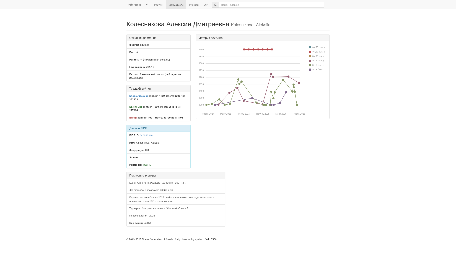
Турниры (194, 4)
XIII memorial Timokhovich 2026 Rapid (151, 190)
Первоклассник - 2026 (142, 215)
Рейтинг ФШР (137, 4)
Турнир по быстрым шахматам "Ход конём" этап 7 (158, 208)
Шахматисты (176, 4)
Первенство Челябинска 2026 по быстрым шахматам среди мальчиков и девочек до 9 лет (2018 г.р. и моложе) (171, 199)
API (206, 4)
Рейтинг (158, 4)
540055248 (146, 135)
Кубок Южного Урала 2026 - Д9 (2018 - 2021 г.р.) (157, 182)
